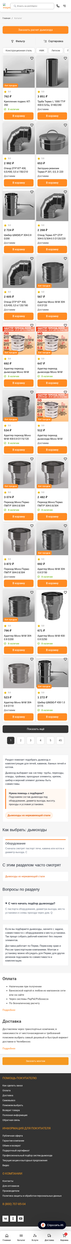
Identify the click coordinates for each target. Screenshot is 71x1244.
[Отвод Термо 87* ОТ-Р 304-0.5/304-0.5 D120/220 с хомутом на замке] (52, 205)
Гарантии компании (13, 1140)
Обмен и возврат (11, 1145)
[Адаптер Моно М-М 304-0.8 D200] (19, 606)
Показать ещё (35, 729)
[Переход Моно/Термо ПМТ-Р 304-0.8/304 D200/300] (19, 539)
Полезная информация (14, 1115)
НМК (41, 50)
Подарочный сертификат (16, 1150)
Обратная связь (11, 1120)
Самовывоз (8, 1100)
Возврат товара (11, 1110)
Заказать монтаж (35, 1061)
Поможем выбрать (12, 1105)
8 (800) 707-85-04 (14, 1204)
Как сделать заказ (12, 1085)
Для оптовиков (10, 1186)
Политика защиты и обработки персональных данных (32, 1195)
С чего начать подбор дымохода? (31, 903)
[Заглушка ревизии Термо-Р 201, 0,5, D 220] (52, 138)
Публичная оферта (12, 1135)
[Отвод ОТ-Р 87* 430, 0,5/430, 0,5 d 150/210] (19, 138)
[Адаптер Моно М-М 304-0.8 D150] (52, 539)
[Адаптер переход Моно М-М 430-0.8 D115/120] (19, 405)
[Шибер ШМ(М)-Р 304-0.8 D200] (19, 205)
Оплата (6, 1090)
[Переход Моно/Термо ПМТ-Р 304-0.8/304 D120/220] (52, 472)
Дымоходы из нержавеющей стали (29, 815)
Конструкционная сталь (19, 50)
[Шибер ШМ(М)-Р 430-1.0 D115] (52, 673)
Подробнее (8, 1010)
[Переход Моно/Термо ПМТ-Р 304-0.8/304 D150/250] (19, 472)
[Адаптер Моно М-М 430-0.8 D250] (52, 606)
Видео (5, 1165)
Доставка (7, 1095)
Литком (56, 50)
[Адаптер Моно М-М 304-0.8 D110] (19, 673)
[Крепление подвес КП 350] (19, 72)
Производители (10, 1191)
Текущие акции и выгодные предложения (24, 1160)
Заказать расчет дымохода (35, 29)
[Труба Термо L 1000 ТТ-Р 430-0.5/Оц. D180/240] (52, 72)
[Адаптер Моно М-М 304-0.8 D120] (52, 272)
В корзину (19, 115)
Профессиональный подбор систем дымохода (27, 1155)
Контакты (7, 1181)
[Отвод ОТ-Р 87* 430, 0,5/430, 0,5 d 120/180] (19, 272)
